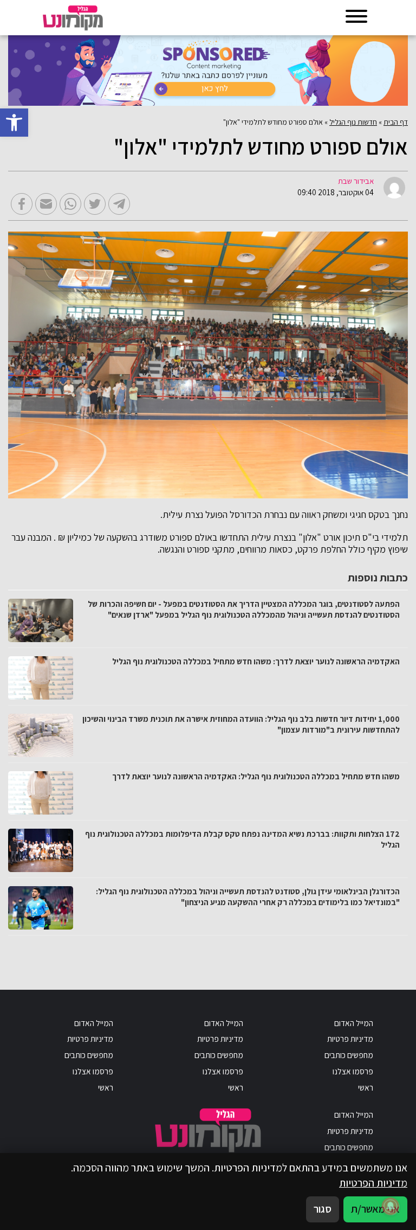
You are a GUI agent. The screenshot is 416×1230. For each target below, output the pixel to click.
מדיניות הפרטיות (373, 1183)
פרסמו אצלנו (353, 1071)
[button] (14, 122)
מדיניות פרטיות (350, 1038)
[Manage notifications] (390, 1206)
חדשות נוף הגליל (353, 122)
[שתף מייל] (46, 204)
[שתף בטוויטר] (95, 204)
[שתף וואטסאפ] (70, 204)
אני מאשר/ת (375, 1209)
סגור (323, 1209)
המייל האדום (353, 1022)
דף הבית (396, 122)
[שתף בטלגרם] (119, 204)
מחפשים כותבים (348, 1054)
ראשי (365, 1087)
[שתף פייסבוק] (21, 204)
